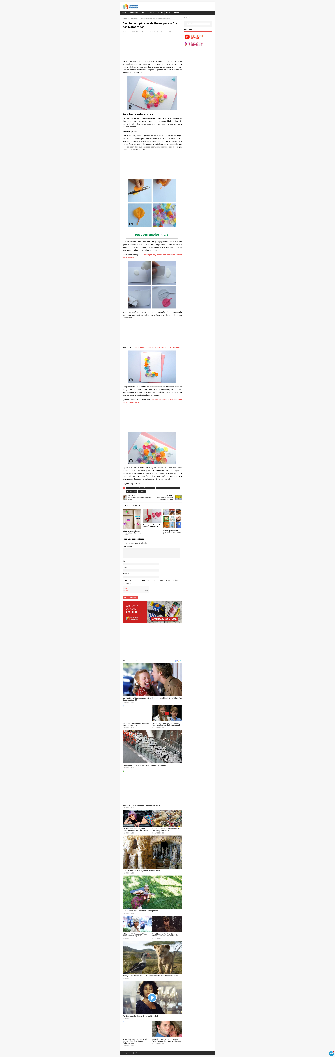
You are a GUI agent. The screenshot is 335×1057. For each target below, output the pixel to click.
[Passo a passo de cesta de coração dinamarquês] (152, 516)
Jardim (144, 13)
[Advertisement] (137, 47)
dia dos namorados (173, 488)
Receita (152, 13)
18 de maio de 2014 (130, 32)
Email (125, 567)
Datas (155, 32)
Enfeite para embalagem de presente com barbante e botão (132, 533)
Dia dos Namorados (162, 32)
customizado (161, 488)
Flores (160, 13)
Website (126, 574)
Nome (125, 561)
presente (141, 491)
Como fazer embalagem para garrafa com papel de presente (157, 347)
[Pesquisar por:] (198, 23)
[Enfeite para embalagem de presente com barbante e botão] (132, 519)
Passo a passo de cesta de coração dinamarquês (151, 526)
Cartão (151, 32)
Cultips (139, 32)
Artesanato (146, 32)
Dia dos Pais (134, 13)
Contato (176, 13)
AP (139, 1053)
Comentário (127, 546)
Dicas (168, 13)
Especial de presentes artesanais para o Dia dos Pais (172, 532)
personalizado (131, 491)
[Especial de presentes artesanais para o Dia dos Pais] (172, 518)
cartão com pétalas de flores (145, 488)
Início (124, 13)
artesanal (130, 488)
